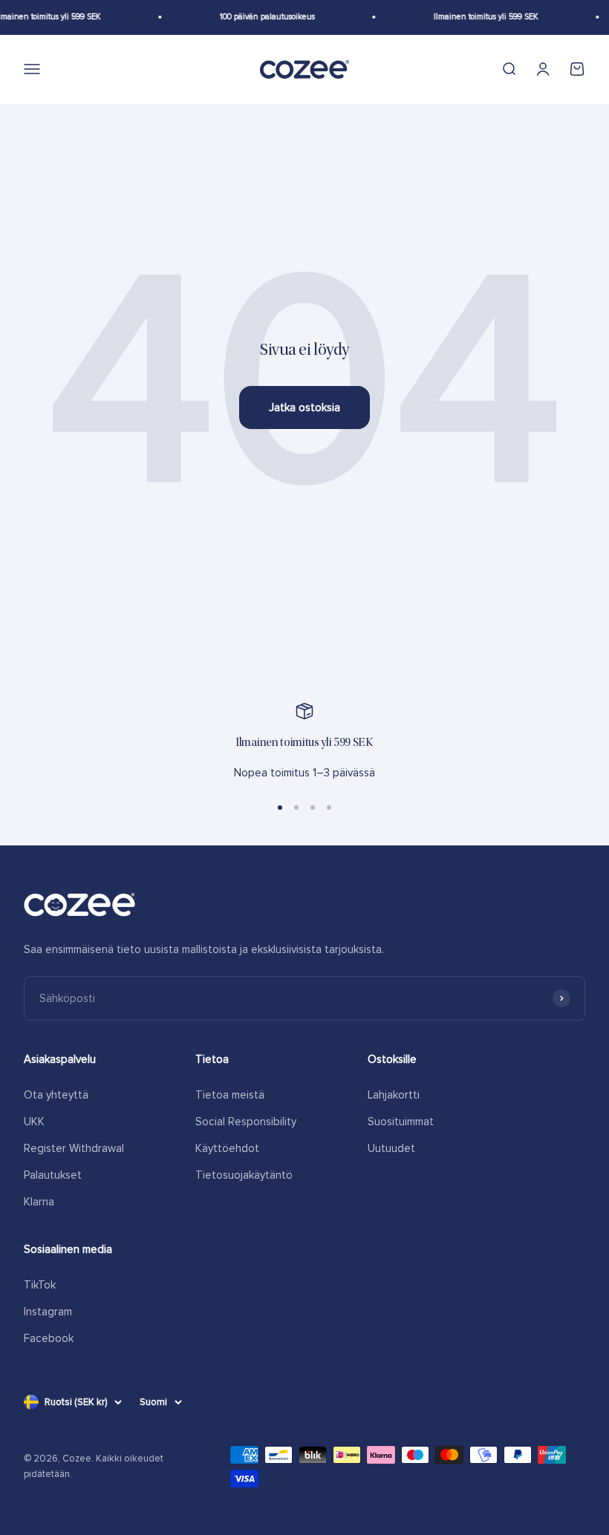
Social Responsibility (245, 1121)
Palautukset (53, 1175)
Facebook (49, 1338)
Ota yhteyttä (56, 1095)
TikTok (40, 1285)
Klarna (39, 1201)
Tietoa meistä (229, 1095)
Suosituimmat (401, 1121)
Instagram (48, 1311)
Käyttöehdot (227, 1148)
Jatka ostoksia (304, 407)
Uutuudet (391, 1148)
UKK (34, 1121)
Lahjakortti (394, 1095)
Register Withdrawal (74, 1148)
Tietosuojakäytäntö (244, 1175)
